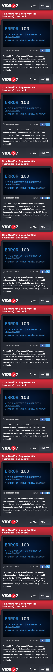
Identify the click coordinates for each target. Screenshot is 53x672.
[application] (26, 336)
